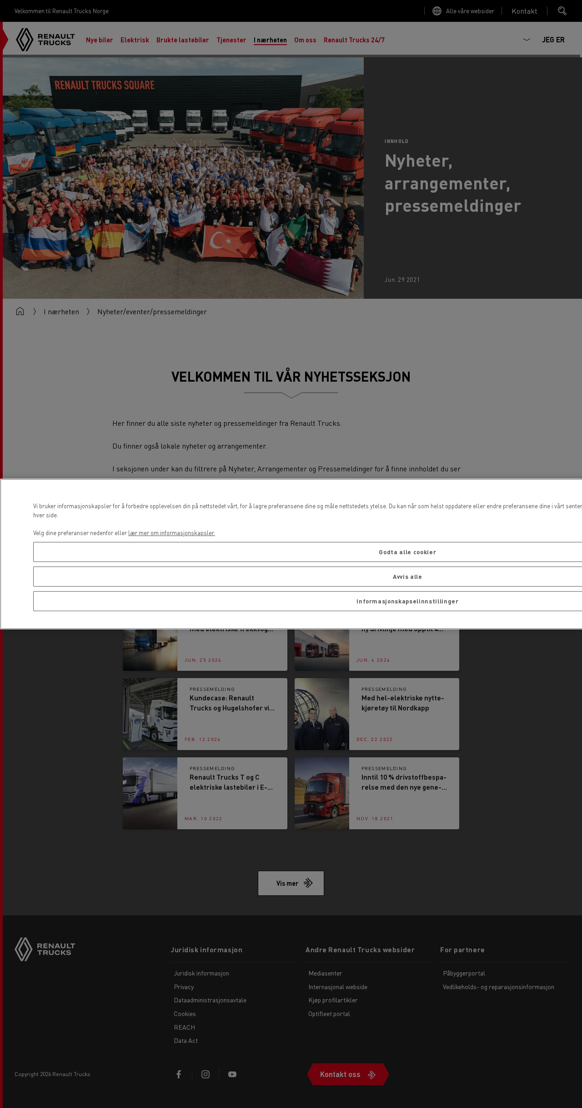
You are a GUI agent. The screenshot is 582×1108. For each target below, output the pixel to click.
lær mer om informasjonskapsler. (171, 532)
